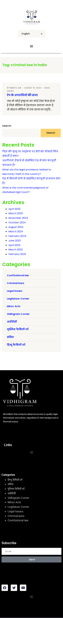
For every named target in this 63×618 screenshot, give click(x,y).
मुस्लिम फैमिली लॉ (17, 329)
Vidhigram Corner (18, 314)
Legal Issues (14, 291)
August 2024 (16, 227)
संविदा (10, 337)
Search (6, 126)
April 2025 (14, 209)
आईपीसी (12, 322)
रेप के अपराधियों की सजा (22, 95)
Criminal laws (15, 283)
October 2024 (17, 222)
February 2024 (17, 236)
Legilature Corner (18, 298)
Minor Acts (13, 306)
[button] (31, 46)
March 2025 (15, 213)
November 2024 (18, 218)
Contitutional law (18, 275)
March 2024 (15, 231)
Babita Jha (15, 88)
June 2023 (14, 240)
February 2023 (17, 254)
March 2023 (15, 249)
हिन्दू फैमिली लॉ (16, 345)
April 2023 (14, 245)
